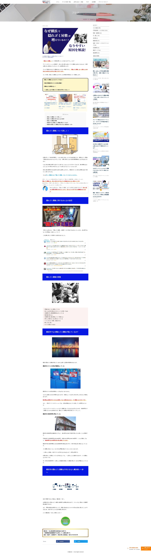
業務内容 (95, 40)
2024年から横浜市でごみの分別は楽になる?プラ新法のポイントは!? (100, 146)
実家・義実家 (96, 33)
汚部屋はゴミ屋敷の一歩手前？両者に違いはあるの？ (65, 103)
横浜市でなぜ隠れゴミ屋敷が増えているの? (57, 122)
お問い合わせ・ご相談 (78, 1)
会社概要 (94, 1)
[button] (63, 541)
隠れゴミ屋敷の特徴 (52, 120)
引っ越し (95, 35)
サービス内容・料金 (66, 1)
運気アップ (95, 50)
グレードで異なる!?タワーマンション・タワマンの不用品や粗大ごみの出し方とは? (101, 121)
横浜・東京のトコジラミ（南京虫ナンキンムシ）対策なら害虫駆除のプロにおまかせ (101, 194)
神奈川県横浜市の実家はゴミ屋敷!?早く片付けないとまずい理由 (50, 104)
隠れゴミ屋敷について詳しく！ (54, 117)
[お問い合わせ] (142, 548)
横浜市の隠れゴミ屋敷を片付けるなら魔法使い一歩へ (60, 124)
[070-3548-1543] (127, 548)
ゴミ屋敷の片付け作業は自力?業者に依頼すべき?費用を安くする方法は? (79, 104)
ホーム (57, 1)
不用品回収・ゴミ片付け (99, 30)
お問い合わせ (147, 547)
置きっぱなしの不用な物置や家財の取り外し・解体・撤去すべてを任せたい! (101, 73)
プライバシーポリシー (103, 1)
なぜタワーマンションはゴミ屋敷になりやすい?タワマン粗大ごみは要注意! (101, 170)
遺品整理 (95, 52)
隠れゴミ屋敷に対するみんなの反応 (55, 118)
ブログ (87, 1)
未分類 (94, 38)
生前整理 (95, 47)
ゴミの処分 (47, 107)
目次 (64, 114)
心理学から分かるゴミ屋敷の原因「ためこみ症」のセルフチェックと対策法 (101, 97)
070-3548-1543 (133, 547)
